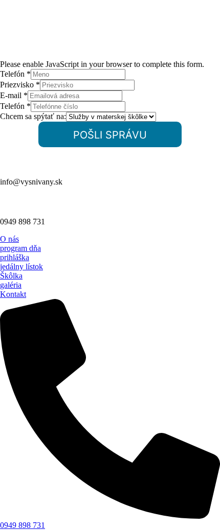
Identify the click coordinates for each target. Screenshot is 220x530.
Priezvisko (20, 84)
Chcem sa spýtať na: (33, 116)
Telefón (15, 74)
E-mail (14, 95)
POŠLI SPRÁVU (110, 135)
